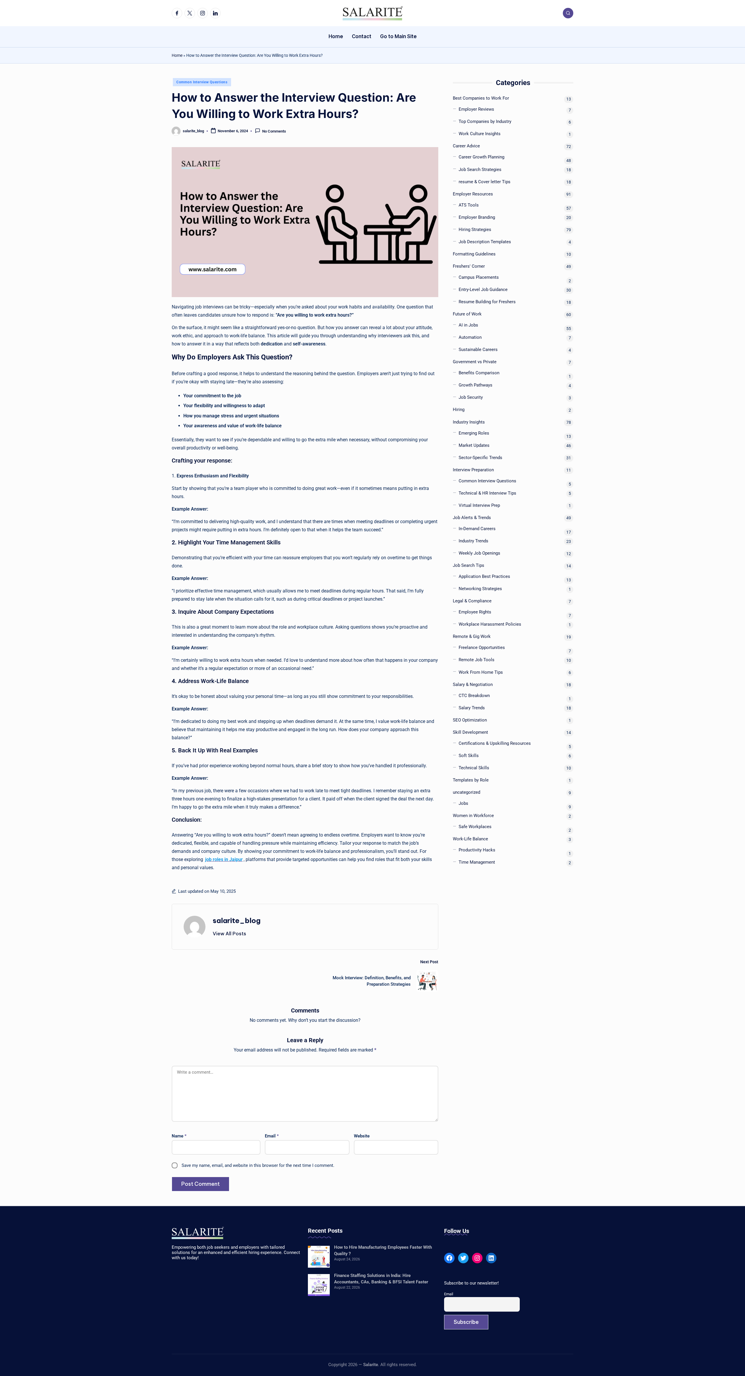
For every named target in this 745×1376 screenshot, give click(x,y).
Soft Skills (469, 755)
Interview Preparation (473, 470)
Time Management (477, 862)
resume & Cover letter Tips (484, 181)
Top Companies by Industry (485, 121)
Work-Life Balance (470, 839)
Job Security (471, 397)
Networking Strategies (480, 589)
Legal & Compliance (472, 601)
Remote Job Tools (476, 660)
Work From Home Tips (481, 672)
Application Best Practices (484, 576)
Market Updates (474, 445)
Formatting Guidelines (474, 254)
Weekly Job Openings (479, 553)
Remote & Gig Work (472, 636)
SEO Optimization (470, 720)
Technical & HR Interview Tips (487, 493)
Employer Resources (473, 194)
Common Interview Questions (202, 82)
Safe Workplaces (475, 827)
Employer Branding (477, 217)
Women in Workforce (473, 815)
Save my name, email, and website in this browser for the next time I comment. (258, 1165)
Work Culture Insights (480, 134)
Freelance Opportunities (482, 647)
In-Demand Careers (477, 529)
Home (177, 55)
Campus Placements (479, 277)
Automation (470, 337)
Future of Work (467, 314)
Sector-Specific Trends (480, 457)
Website (362, 1136)
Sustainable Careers (478, 349)
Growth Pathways (475, 385)
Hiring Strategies (475, 229)
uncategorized (466, 792)
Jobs (463, 803)
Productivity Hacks (477, 850)
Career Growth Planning (481, 157)
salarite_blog (236, 920)
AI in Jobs (468, 325)
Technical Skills (474, 768)
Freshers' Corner (469, 266)
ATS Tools (469, 205)
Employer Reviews (476, 109)
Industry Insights (469, 422)
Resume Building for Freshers (487, 302)
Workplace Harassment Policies (490, 624)
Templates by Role (471, 780)
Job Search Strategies (480, 169)
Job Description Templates (485, 242)
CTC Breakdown (474, 695)
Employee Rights (475, 612)
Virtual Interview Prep (479, 505)
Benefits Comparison (479, 373)
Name (179, 1136)
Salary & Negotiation (473, 684)
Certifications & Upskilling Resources (495, 743)
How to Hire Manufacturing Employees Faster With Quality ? (383, 1250)
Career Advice (466, 146)
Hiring (458, 409)
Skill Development (470, 732)
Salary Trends (472, 707)
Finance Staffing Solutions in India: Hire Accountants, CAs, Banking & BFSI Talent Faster (381, 1279)
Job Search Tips (468, 565)
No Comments (274, 131)
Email (272, 1136)
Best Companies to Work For (481, 98)
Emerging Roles (474, 433)
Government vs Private (474, 362)
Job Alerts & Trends (472, 518)
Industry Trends (473, 541)
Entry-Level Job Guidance (483, 289)
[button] (229, 933)
